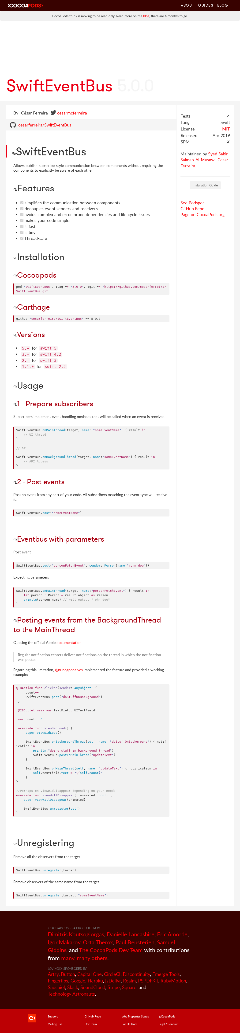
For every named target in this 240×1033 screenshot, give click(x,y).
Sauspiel (56, 987)
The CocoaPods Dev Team (111, 950)
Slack (72, 987)
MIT (226, 129)
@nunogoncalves (69, 669)
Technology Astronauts (71, 994)
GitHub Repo (192, 208)
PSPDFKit (148, 981)
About (187, 5)
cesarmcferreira (72, 113)
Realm (129, 981)
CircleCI (112, 974)
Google (78, 981)
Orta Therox (98, 942)
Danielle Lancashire (130, 934)
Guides (206, 5)
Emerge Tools (166, 974)
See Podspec (192, 202)
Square (129, 987)
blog (146, 16)
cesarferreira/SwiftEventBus (44, 125)
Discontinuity (136, 974)
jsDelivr (113, 981)
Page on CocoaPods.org (202, 214)
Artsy (53, 974)
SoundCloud (92, 987)
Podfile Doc (129, 1024)
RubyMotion (173, 981)
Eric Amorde (172, 934)
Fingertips (58, 981)
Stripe (114, 987)
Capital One (89, 974)
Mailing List (55, 1024)
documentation (69, 642)
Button (68, 974)
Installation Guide (205, 185)
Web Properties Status (135, 1016)
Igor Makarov (64, 942)
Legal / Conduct (168, 1024)
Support (53, 1016)
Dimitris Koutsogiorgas (76, 934)
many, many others (84, 958)
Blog (222, 5)
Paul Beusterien (135, 942)
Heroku (95, 981)
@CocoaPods (167, 1016)
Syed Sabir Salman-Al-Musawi (204, 156)
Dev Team (91, 1024)
